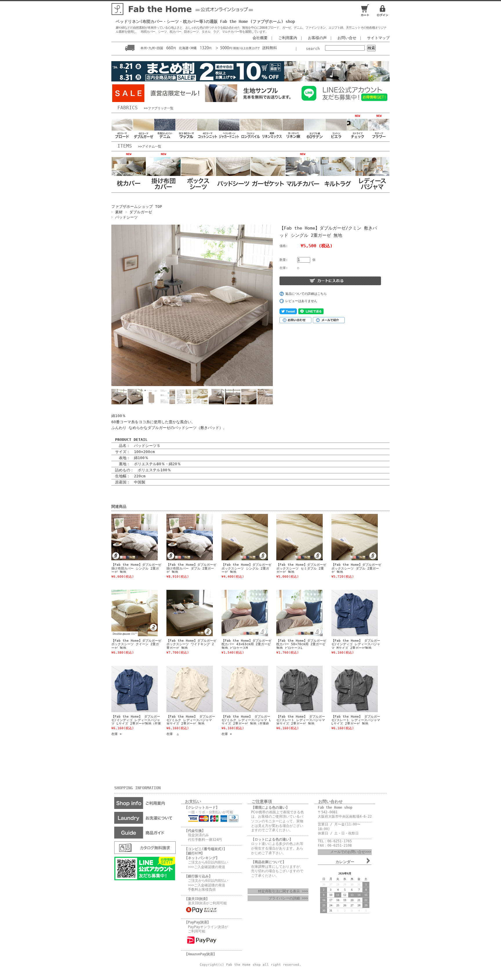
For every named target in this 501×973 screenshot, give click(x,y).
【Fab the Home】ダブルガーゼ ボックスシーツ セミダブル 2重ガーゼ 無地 (302, 568)
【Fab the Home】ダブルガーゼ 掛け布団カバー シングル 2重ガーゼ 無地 (137, 568)
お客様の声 (317, 38)
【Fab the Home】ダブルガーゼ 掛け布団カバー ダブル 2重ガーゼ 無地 (192, 568)
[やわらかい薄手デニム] (164, 138)
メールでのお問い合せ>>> (350, 852)
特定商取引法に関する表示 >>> (283, 891)
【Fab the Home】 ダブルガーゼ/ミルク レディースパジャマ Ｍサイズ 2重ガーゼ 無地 (190, 720)
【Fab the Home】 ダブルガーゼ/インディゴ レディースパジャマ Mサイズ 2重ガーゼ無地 (355, 644)
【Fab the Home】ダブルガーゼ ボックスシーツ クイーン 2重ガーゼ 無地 (137, 644)
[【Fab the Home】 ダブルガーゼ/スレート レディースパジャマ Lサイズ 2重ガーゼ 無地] (350, 689)
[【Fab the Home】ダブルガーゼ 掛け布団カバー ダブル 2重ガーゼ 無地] (185, 537)
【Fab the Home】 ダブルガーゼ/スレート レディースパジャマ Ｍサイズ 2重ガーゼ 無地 (300, 720)
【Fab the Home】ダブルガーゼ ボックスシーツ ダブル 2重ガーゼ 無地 (357, 568)
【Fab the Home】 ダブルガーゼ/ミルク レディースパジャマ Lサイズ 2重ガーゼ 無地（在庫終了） (246, 722)
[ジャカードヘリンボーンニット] (229, 138)
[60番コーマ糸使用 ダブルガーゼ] (143, 138)
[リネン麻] (293, 138)
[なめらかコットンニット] (207, 138)
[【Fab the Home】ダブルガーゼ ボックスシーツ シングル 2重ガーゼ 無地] (240, 537)
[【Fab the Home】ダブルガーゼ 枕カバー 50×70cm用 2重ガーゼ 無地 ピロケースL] (295, 613)
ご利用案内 (287, 38)
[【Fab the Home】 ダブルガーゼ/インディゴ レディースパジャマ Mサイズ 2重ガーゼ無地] (350, 613)
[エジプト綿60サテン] (314, 138)
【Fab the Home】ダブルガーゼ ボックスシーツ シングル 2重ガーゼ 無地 (248, 568)
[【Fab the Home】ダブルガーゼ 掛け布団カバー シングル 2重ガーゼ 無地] (130, 537)
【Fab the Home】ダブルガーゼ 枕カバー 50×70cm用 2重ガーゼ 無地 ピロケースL (302, 644)
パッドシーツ (126, 217)
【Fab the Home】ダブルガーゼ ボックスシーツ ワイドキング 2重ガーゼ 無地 (191, 644)
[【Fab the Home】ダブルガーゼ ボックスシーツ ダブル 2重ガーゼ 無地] (350, 537)
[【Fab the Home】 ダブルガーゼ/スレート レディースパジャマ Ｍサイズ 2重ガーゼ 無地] (295, 689)
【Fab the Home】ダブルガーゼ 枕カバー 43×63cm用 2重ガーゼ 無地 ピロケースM (248, 644)
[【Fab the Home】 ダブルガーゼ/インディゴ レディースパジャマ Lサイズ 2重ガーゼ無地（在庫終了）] (130, 689)
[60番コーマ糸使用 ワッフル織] (186, 138)
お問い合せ (346, 38)
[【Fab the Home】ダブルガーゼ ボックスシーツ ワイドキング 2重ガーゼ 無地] (185, 613)
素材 (119, 212)
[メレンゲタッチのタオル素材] (250, 138)
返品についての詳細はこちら (306, 294)
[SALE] (157, 100)
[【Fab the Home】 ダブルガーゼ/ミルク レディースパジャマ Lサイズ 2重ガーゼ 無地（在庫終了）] (240, 689)
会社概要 (260, 38)
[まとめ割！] (250, 81)
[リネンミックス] (272, 138)
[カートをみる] (365, 16)
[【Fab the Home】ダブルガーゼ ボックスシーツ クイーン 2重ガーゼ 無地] (130, 613)
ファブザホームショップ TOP (136, 206)
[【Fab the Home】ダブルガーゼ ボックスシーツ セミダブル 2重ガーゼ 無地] (295, 537)
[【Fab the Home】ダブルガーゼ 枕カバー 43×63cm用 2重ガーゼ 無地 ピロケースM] (240, 613)
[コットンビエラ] (336, 138)
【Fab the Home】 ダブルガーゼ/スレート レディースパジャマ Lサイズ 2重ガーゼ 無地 (355, 720)
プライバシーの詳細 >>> (288, 898)
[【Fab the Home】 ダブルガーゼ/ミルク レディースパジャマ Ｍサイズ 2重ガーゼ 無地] (185, 689)
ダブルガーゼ (140, 212)
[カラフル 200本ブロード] (122, 138)
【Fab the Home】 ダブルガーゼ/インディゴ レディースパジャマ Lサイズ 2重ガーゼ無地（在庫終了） (136, 722)
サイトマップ (378, 38)
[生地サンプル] (250, 100)
